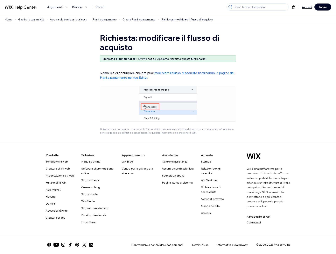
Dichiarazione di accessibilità (211, 189)
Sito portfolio (89, 194)
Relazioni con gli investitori (211, 171)
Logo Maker (88, 222)
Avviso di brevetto (212, 199)
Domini (50, 203)
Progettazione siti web (60, 175)
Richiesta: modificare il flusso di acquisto (187, 19)
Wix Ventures (209, 180)
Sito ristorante (90, 180)
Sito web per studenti (94, 208)
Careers (206, 213)
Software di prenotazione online (97, 171)
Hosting (51, 196)
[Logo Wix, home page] (254, 156)
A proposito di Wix (258, 216)
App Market (53, 189)
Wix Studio (88, 201)
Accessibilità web (57, 210)
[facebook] (49, 244)
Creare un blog (90, 187)
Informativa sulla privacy (232, 245)
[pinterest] (77, 244)
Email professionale (93, 215)
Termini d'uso (200, 245)
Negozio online (90, 161)
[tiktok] (70, 244)
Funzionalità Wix (56, 182)
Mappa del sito (210, 206)
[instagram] (63, 244)
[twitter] (84, 244)
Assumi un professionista (178, 168)
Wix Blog (127, 161)
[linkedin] (91, 244)
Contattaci (254, 222)
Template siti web (57, 161)
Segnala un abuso (173, 175)
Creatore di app (56, 217)
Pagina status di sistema (177, 182)
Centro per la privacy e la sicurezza (137, 171)
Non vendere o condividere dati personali (157, 245)
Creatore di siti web (58, 168)
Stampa (206, 161)
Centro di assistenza (174, 161)
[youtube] (56, 244)
